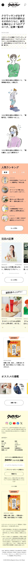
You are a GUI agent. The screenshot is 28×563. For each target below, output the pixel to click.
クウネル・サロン (8, 554)
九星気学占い (18, 448)
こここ (13, 554)
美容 (16, 441)
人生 (16, 446)
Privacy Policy (17, 555)
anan (3, 550)
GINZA (24, 550)
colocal (19, 552)
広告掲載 (11, 555)
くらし (16, 443)
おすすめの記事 (5, 448)
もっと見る (14, 228)
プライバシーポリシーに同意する (15, 469)
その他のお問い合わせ (14, 526)
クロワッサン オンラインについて (9, 524)
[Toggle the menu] (3, 5)
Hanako (4, 552)
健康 (3, 441)
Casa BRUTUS (18, 550)
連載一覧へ (14, 402)
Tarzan (14, 552)
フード (3, 444)
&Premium (9, 552)
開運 (3, 446)
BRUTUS (7, 550)
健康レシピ (4, 450)
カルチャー (17, 444)
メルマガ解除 (14, 486)
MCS (17, 554)
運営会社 (20, 524)
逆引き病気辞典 (19, 450)
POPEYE (12, 550)
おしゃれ (4, 443)
